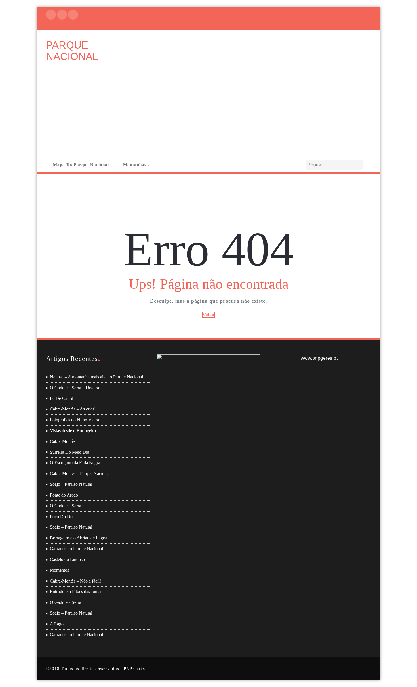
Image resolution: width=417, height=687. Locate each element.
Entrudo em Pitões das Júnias (76, 591)
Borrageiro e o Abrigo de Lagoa (78, 537)
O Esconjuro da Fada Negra (75, 462)
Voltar (208, 314)
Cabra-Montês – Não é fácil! (75, 581)
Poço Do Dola (63, 516)
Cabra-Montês (62, 441)
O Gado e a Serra (65, 505)
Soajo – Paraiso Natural (71, 484)
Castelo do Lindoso (67, 559)
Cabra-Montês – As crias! (73, 409)
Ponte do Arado (64, 495)
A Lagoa (58, 623)
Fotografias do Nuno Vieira (74, 419)
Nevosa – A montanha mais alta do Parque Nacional (96, 376)
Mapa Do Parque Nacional (81, 164)
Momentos (59, 570)
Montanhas (134, 164)
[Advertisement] (208, 114)
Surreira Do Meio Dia (69, 452)
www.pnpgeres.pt (319, 358)
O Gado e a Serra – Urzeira (74, 387)
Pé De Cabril (61, 398)
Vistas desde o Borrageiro (73, 430)
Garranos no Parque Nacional (76, 548)
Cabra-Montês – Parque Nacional (80, 473)
